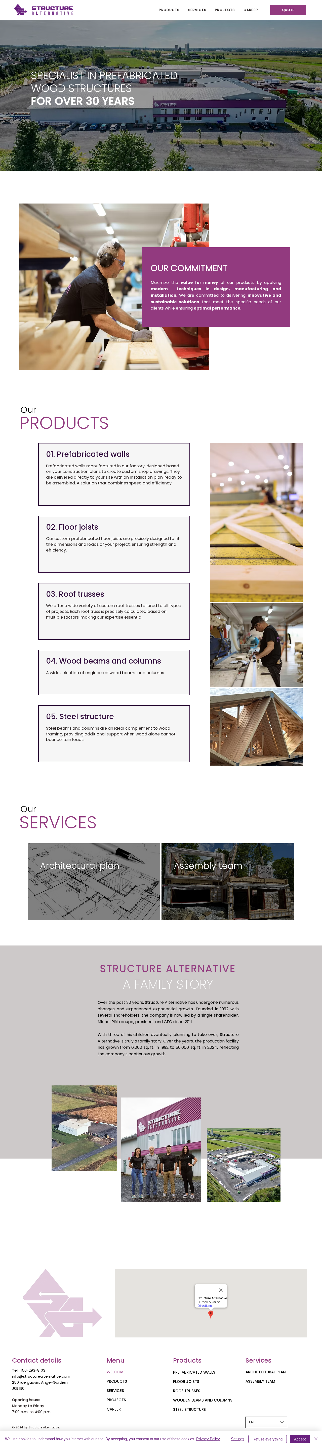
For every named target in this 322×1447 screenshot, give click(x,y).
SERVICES (115, 1390)
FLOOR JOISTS (186, 1381)
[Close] (316, 1439)
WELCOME (116, 1372)
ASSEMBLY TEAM (260, 1381)
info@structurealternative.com (41, 1376)
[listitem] (94, 881)
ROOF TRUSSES (186, 1390)
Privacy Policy (208, 1439)
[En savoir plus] (50, 493)
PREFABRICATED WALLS (194, 1372)
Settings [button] (237, 1439)
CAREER (114, 1409)
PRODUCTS (117, 1381)
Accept (300, 1439)
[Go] (50, 560)
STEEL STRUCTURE (189, 1409)
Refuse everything (268, 1439)
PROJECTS (116, 1400)
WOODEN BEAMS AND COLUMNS (202, 1400)
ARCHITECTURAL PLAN (266, 1372)
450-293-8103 (32, 1370)
